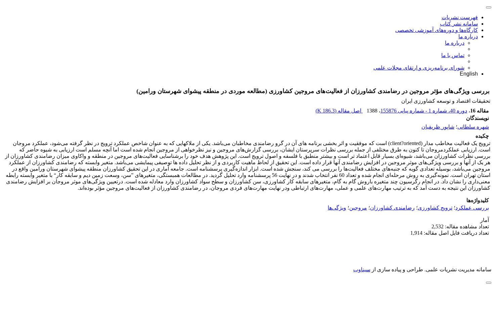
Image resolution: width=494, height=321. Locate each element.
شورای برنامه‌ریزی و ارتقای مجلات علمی (418, 68)
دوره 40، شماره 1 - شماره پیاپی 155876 (423, 110)
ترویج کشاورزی (435, 208)
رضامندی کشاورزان (392, 208)
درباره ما (468, 36)
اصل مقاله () (339, 110)
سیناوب (361, 269)
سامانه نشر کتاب (459, 24)
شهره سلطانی (473, 127)
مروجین (358, 208)
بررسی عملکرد (472, 208)
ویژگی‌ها (337, 208)
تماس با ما (452, 55)
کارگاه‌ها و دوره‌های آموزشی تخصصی (436, 30)
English (469, 74)
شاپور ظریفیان (437, 127)
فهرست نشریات (460, 17)
